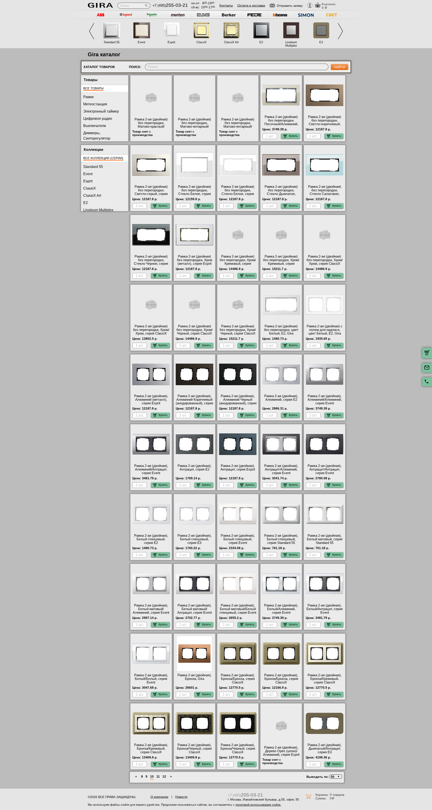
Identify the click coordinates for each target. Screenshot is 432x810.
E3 (321, 42)
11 (158, 776)
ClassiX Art (231, 42)
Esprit (171, 42)
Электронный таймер (101, 111)
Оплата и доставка (251, 5)
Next (340, 31)
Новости (181, 797)
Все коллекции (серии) (103, 158)
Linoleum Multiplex (291, 44)
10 (152, 776)
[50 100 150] (335, 776)
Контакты (226, 5)
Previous (91, 31)
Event (141, 42)
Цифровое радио (97, 118)
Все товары (93, 88)
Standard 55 (111, 42)
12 (164, 776)
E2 (261, 42)
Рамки (88, 97)
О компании (159, 797)
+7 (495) (170, 5)
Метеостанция (95, 104)
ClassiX (201, 42)
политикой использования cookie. (258, 804)
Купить (293, 136)
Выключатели (94, 126)
